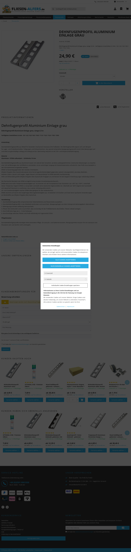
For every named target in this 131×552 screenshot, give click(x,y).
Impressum (70, 306)
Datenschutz (61, 306)
